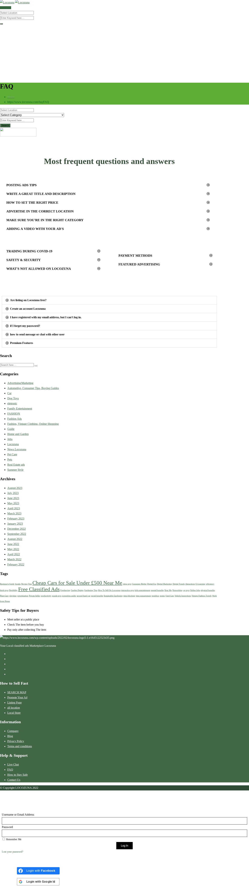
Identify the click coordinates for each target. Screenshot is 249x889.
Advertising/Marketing (20, 383)
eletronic (12, 403)
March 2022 (14, 559)
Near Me (168, 590)
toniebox (155, 596)
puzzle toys (56, 596)
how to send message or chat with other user (37, 334)
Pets (9, 459)
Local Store (14, 712)
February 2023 (15, 518)
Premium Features (21, 342)
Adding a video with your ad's (35, 229)
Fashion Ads (14, 418)
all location (13, 707)
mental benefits (157, 590)
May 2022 (13, 549)
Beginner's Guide (7, 584)
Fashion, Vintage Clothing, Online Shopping (33, 423)
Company (13, 731)
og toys (186, 590)
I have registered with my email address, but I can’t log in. (45, 317)
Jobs (9, 439)
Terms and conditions (19, 746)
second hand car (83, 596)
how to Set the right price (32, 202)
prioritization (22, 596)
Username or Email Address (18, 814)
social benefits (97, 596)
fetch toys (4, 590)
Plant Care (4, 596)
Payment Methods (135, 255)
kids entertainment (142, 590)
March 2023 (14, 513)
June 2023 (13, 498)
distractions (190, 584)
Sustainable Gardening (113, 596)
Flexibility (13, 590)
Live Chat (13, 764)
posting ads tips (21, 185)
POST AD (5, 7)
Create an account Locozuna (28, 308)
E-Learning (200, 584)
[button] (108, 185)
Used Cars (170, 596)
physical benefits (208, 590)
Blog (10, 736)
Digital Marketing (164, 584)
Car (9, 393)
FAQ (10, 769)
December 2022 (16, 528)
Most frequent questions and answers (109, 161)
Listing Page (14, 702)
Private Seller (34, 596)
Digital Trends (179, 584)
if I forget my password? (25, 325)
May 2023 (13, 503)
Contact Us (13, 779)
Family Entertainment (19, 408)
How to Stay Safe (17, 774)
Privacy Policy (15, 741)
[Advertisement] (124, 52)
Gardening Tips (90, 590)
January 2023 (15, 523)
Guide (10, 428)
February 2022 (15, 564)
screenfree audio (69, 596)
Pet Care (12, 454)
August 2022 (14, 539)
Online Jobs (195, 590)
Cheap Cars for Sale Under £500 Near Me (77, 583)
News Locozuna (16, 449)
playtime (13, 596)
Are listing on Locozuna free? (28, 300)
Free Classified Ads (39, 589)
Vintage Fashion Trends (201, 596)
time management (143, 596)
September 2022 (16, 533)
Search (5, 125)
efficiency (210, 584)
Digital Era (151, 584)
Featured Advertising (139, 264)
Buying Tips (26, 584)
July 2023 (13, 493)
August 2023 (14, 487)
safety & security (23, 260)
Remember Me (13, 839)
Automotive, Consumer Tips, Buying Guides (33, 388)
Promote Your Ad (17, 697)
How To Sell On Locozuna (109, 590)
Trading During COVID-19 (29, 251)
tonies (162, 596)
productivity (46, 596)
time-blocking (129, 596)
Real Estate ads (16, 464)
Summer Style (15, 469)
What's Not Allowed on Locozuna (38, 269)
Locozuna (13, 444)
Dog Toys (13, 398)
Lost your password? (12, 851)
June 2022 (13, 544)
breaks (18, 584)
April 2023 (13, 508)
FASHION (13, 413)
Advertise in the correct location (40, 211)
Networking (177, 590)
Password (7, 827)
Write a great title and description (40, 194)
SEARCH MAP (16, 692)
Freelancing (65, 590)
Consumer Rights (139, 584)
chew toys (127, 584)
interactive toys (127, 590)
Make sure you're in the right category (44, 220)
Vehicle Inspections (183, 596)
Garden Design (77, 590)
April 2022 (13, 554)
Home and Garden (18, 434)
